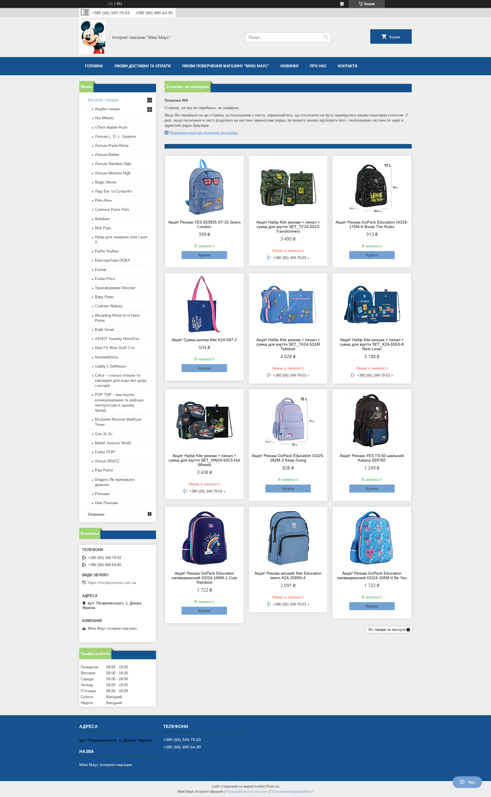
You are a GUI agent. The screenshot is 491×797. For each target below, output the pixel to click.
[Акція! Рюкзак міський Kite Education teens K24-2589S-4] (288, 538)
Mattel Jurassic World (113, 443)
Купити (204, 255)
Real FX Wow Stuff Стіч (115, 348)
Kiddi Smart (104, 329)
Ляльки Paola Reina (111, 145)
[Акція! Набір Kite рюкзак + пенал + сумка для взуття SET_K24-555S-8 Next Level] (371, 304)
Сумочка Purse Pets (112, 209)
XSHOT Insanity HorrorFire (117, 339)
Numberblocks (106, 357)
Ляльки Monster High (112, 173)
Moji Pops (103, 228)
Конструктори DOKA (112, 260)
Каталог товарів (103, 99)
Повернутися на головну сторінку (204, 132)
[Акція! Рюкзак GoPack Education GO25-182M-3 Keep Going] (288, 420)
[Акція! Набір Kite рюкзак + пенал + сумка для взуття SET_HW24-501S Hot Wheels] (204, 420)
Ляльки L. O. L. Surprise (115, 136)
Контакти (347, 66)
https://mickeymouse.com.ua (112, 583)
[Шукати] (326, 37)
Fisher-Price (105, 279)
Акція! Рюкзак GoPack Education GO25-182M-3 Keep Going (288, 457)
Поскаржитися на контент (247, 792)
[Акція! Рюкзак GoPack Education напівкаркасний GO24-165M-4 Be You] (371, 538)
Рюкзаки (102, 494)
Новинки (289, 66)
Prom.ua (272, 786)
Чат (471, 782)
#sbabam (102, 219)
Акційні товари (107, 109)
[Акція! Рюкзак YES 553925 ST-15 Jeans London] (204, 186)
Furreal (100, 270)
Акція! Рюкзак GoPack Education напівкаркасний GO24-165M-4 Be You (372, 575)
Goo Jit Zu (103, 434)
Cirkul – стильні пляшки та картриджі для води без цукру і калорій (121, 380)
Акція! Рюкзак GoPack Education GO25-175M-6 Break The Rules (372, 224)
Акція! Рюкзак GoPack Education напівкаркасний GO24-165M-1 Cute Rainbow (204, 578)
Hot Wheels (104, 118)
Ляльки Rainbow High (113, 164)
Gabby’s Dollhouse (110, 366)
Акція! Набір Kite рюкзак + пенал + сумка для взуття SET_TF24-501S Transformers (288, 226)
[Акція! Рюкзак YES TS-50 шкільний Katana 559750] (371, 420)
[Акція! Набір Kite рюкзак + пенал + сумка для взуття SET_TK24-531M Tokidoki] (288, 304)
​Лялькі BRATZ (107, 461)
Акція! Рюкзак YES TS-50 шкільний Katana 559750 (372, 457)
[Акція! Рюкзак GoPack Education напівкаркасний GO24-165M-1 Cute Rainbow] (204, 538)
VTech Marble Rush (111, 127)
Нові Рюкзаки (106, 503)
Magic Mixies (106, 182)
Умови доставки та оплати (142, 66)
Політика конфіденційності (292, 792)
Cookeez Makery (109, 306)
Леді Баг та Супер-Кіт (113, 191)
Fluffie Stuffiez (107, 251)
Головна (94, 66)
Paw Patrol (104, 470)
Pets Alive (103, 200)
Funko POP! (105, 452)
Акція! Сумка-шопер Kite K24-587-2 (204, 339)
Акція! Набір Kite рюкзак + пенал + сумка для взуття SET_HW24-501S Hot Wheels (204, 460)
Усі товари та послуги (386, 629)
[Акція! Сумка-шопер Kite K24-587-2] (204, 304)
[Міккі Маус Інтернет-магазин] (92, 37)
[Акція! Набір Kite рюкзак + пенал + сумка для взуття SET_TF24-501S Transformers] (288, 186)
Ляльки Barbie (107, 155)
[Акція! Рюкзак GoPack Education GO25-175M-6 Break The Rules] (371, 186)
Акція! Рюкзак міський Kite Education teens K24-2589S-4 (288, 575)
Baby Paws (104, 297)
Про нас (318, 66)
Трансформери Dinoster (115, 288)
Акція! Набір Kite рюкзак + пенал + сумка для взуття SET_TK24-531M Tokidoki (288, 344)
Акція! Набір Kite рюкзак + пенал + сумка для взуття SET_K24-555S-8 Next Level (372, 344)
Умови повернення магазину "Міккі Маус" (225, 66)
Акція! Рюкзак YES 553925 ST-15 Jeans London (204, 224)
